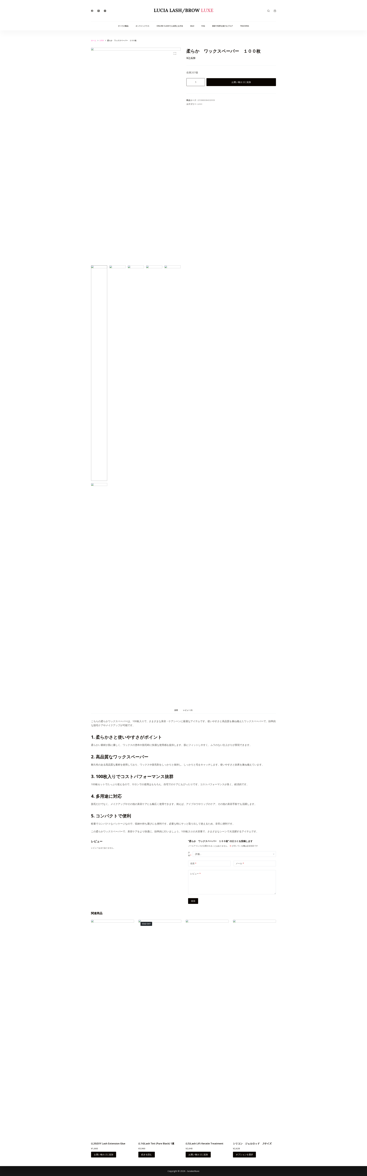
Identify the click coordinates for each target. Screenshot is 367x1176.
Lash (199, 104)
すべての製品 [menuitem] (123, 26)
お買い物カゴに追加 (241, 82)
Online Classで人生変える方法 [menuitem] (170, 26)
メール (240, 863)
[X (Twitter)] (98, 11)
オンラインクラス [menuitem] (142, 26)
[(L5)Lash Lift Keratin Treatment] (207, 1027)
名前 (193, 863)
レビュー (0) (188, 710)
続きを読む (146, 1154)
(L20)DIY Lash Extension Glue (108, 1143)
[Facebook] (92, 11)
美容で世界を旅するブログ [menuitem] (222, 26)
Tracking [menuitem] (244, 26)
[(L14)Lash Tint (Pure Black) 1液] (159, 1027)
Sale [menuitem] (192, 26)
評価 (189, 854)
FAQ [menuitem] (203, 26)
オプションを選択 (244, 1154)
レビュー (195, 873)
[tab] (176, 710)
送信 (193, 900)
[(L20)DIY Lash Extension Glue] (112, 1027)
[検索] (268, 11)
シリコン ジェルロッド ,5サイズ (252, 1143)
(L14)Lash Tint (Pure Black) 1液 (156, 1143)
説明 (176, 710)
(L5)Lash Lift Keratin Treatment (204, 1143)
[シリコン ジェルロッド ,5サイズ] (254, 1027)
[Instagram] (105, 11)
